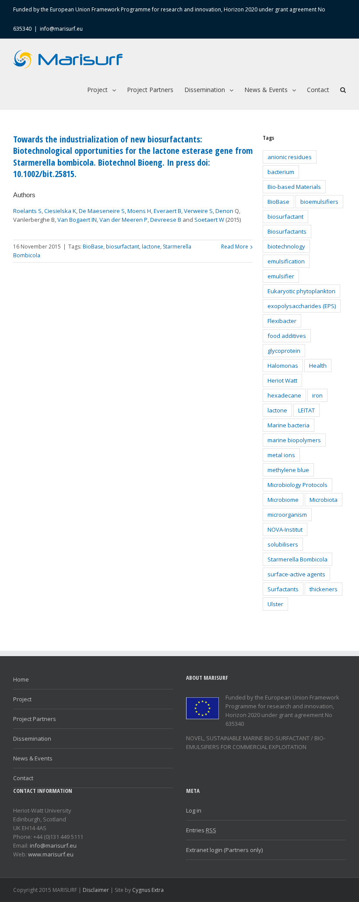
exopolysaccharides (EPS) (301, 306)
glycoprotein (283, 351)
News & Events (33, 758)
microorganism (287, 514)
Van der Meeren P (123, 220)
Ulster (275, 604)
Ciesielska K (60, 211)
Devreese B (165, 220)
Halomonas (282, 365)
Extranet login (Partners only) (224, 850)
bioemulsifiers (319, 202)
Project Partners (34, 719)
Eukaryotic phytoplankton (301, 291)
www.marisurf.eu (51, 854)
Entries (201, 830)
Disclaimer (96, 890)
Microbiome (283, 500)
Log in (193, 810)
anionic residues (289, 157)
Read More (234, 246)
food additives (286, 336)
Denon (224, 211)
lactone (151, 246)
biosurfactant (122, 246)
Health (318, 365)
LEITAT (306, 410)
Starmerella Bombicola (297, 559)
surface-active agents (296, 574)
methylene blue (288, 470)
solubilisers (282, 544)
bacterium (280, 172)
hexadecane (284, 395)
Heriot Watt (282, 380)
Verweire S (198, 211)
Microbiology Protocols (297, 485)
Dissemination (32, 738)
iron (317, 395)
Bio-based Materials (294, 187)
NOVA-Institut (285, 529)
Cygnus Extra (148, 890)
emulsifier (280, 276)
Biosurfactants (286, 231)
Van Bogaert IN (77, 220)
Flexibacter (281, 321)
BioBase (93, 246)
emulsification (286, 261)
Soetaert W (209, 220)
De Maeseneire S (102, 211)
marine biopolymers (294, 440)
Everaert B (167, 211)
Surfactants (283, 589)
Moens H (139, 211)
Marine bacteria (288, 425)
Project (22, 699)
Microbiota (324, 500)
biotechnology (286, 246)
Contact (23, 778)
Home (21, 679)
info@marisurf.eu (61, 28)
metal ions (281, 455)
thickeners (324, 589)
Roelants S (27, 211)
